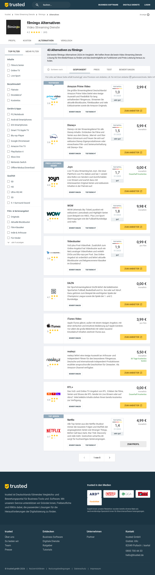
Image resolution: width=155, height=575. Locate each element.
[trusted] (15, 4)
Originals (15, 217)
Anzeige (143, 15)
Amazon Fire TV (18, 146)
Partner (90, 537)
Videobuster (74, 241)
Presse (8, 549)
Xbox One (15, 157)
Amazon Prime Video (78, 86)
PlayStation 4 (17, 151)
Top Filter (14, 51)
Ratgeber (47, 545)
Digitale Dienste (131, 5)
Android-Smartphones (21, 119)
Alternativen (46, 40)
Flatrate (14, 89)
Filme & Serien (17, 65)
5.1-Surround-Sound (20, 203)
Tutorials (47, 549)
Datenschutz (80, 568)
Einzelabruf (16, 95)
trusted (8, 14)
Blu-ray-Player (17, 135)
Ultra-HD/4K (16, 192)
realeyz (71, 351)
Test (109, 69)
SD (12, 181)
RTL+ (70, 387)
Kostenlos (15, 100)
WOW (70, 205)
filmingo (42, 14)
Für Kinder (16, 238)
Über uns (9, 537)
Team (8, 545)
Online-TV (15, 70)
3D (12, 197)
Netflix (70, 419)
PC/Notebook (17, 114)
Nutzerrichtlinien (37, 568)
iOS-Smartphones (19, 125)
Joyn (70, 166)
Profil (12, 40)
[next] (109, 457)
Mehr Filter (32, 51)
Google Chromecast (20, 141)
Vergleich (66, 40)
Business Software (108, 5)
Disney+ (71, 125)
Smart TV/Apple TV (20, 130)
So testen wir (12, 541)
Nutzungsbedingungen (59, 568)
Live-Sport (15, 76)
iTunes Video (74, 318)
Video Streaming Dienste (25, 14)
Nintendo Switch (18, 162)
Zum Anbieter (131, 111)
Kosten (27, 40)
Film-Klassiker (17, 227)
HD (12, 187)
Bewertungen (127, 69)
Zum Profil (133, 444)
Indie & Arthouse (18, 232)
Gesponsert (79, 69)
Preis (96, 69)
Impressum (95, 568)
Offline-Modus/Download (23, 167)
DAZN (70, 283)
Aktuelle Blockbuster (20, 222)
